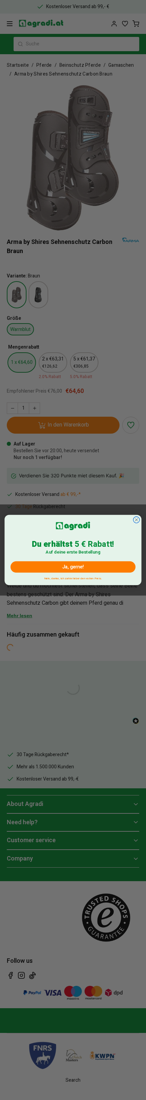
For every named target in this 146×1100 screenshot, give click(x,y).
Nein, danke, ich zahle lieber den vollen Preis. (73, 577)
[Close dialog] (136, 520)
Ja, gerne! (73, 567)
